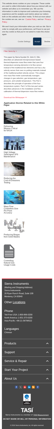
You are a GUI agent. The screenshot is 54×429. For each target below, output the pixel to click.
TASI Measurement (41, 415)
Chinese (8, 332)
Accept (37, 41)
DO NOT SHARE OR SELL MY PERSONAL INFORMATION (27, 419)
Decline (47, 41)
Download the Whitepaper (14, 97)
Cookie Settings (24, 41)
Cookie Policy (31, 19)
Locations (19, 302)
